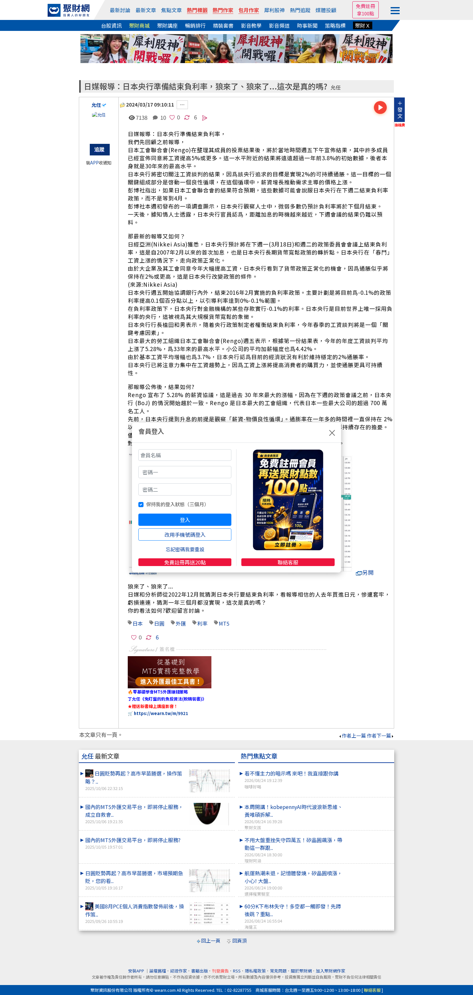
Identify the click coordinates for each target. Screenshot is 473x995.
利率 (202, 623)
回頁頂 (239, 940)
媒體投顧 (326, 10)
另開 (368, 572)
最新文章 (145, 10)
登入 (185, 520)
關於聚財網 (301, 971)
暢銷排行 (195, 25)
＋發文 (400, 109)
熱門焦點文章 (259, 755)
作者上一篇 (354, 735)
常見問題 (278, 971)
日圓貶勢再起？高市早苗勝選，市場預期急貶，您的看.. (134, 880)
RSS (237, 971)
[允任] (98, 124)
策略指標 (335, 25)
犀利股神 (274, 10)
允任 (335, 87)
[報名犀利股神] (236, 47)
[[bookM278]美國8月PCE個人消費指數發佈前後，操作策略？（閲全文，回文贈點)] (209, 914)
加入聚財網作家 (330, 971)
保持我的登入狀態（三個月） (177, 504)
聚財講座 (167, 25)
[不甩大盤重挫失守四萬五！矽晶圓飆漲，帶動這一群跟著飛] (369, 836)
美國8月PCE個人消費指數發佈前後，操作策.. (134, 913)
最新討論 (120, 10)
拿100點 (365, 13)
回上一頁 (210, 940)
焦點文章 (171, 10)
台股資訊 (111, 25)
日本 (138, 623)
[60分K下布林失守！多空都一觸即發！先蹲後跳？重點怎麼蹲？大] (369, 902)
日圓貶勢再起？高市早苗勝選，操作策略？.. (133, 780)
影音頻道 (279, 25)
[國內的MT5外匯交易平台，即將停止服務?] (209, 836)
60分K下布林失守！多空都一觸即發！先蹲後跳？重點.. (293, 916)
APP (94, 163)
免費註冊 (365, 6)
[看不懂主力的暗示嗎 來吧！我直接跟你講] (369, 769)
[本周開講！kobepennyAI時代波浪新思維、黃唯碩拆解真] (369, 802)
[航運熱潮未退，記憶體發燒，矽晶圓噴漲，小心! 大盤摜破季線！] (369, 869)
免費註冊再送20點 (185, 562)
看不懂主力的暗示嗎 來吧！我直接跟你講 (292, 779)
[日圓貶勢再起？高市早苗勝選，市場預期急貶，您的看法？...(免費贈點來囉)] (209, 881)
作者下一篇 (379, 735)
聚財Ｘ (362, 25)
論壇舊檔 (157, 971)
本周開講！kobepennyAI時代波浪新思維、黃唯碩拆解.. (294, 817)
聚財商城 (139, 25)
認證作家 (178, 971)
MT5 (224, 623)
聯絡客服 (288, 562)
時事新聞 (307, 25)
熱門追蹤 (300, 10)
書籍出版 (199, 971)
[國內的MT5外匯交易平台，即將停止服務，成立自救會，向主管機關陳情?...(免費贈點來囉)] (209, 814)
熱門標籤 (197, 10)
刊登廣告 (220, 971)
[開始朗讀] (380, 107)
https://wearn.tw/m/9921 (161, 713)
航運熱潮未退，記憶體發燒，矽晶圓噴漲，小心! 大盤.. (293, 883)
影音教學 (251, 25)
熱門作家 (223, 10)
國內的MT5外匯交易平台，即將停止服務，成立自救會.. (134, 813)
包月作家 (248, 10)
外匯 (181, 623)
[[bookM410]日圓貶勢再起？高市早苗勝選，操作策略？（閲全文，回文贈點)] (209, 781)
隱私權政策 (255, 971)
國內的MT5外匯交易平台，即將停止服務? (133, 843)
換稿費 (399, 124)
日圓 (159, 623)
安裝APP (136, 971)
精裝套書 (223, 25)
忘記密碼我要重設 (185, 549)
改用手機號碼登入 (185, 534)
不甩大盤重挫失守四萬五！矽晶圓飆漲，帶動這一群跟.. (293, 850)
